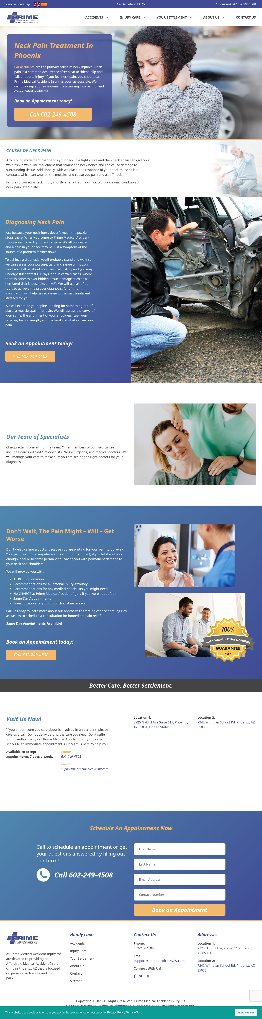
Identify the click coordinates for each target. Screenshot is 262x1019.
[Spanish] (43, 4)
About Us (211, 17)
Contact (76, 973)
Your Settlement (172, 17)
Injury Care (130, 17)
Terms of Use (134, 1012)
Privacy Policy (116, 1012)
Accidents (94, 17)
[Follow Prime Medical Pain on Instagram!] (147, 976)
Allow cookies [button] (246, 1012)
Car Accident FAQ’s (131, 4)
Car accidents (24, 67)
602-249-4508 (144, 948)
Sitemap (76, 981)
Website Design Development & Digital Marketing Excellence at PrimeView (140, 1006)
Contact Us (246, 17)
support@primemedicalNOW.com (159, 961)
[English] (36, 4)
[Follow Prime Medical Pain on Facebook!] (135, 976)
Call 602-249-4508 (53, 114)
